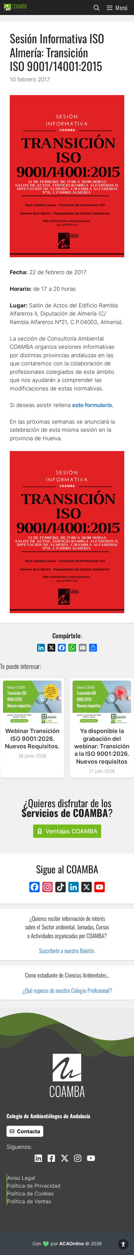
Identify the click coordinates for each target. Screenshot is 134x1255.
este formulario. (93, 405)
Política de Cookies (30, 1193)
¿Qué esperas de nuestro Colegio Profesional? (67, 990)
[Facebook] (34, 888)
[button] (96, 7)
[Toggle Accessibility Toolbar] (123, 1244)
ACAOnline (71, 1243)
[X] (86, 888)
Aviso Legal (21, 1178)
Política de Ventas (29, 1201)
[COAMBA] (18, 7)
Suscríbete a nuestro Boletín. (67, 950)
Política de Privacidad (33, 1185)
